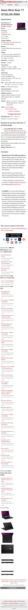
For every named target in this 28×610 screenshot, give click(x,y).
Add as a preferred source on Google (15, 235)
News (16, 5)
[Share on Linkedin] (16, 242)
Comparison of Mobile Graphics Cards (12, 182)
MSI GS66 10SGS (5, 455)
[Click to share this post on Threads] (11, 239)
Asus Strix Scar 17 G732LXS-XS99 (10, 228)
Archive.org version (20, 131)
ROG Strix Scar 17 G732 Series (6, 26)
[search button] (22, 2)
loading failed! (4, 588)
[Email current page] (20, 242)
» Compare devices (14, 114)
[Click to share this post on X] (19, 239)
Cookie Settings (13, 603)
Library (11, 581)
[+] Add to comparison (14, 111)
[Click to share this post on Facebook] (7, 239)
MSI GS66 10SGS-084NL (7, 308)
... (26, 5)
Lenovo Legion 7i (5, 448)
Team (15, 601)
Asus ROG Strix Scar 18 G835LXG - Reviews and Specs (6, 479)
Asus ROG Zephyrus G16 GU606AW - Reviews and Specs (7, 489)
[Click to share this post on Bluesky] (15, 239)
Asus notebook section (11, 109)
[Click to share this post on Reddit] (23, 239)
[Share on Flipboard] (11, 242)
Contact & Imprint (8, 601)
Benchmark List (16, 184)
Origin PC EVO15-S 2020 (7, 375)
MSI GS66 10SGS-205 (6, 407)
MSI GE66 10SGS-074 (6, 400)
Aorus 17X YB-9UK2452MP (7, 281)
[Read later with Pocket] (7, 242)
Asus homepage (9, 107)
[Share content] (4, 239)
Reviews (10, 5)
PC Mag (11, 131)
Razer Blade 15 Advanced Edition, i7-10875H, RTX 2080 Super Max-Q (7, 392)
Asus (15, 581)
